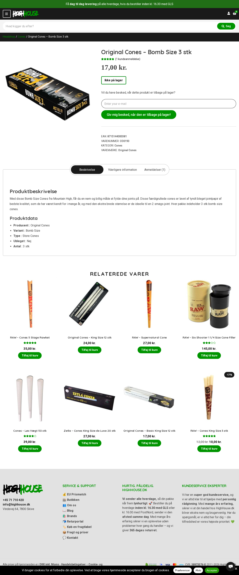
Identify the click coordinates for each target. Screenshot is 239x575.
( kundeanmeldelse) (127, 59)
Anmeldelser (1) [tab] (154, 169)
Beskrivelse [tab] (87, 169)
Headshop (9, 36)
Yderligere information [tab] (122, 169)
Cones (21, 36)
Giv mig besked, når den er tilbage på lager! (139, 115)
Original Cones (127, 150)
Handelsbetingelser (73, 564)
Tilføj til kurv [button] (30, 355)
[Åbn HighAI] (230, 566)
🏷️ (77, 527)
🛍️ (70, 516)
